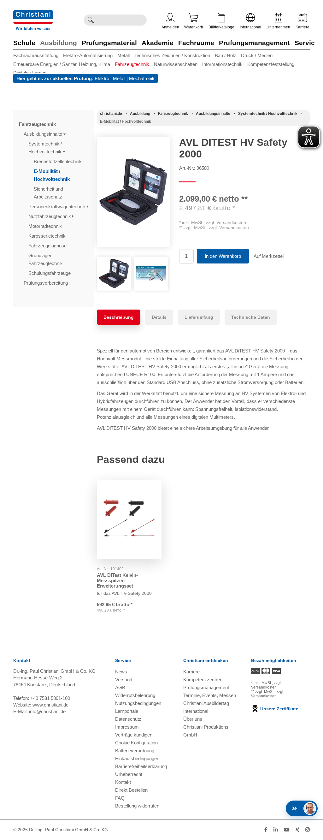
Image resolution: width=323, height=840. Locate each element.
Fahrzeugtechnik (132, 64)
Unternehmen (278, 27)
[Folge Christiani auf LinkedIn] (275, 829)
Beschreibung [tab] (118, 317)
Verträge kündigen (133, 734)
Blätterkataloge (221, 27)
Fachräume (196, 42)
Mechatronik (142, 78)
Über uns (192, 719)
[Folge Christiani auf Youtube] (287, 829)
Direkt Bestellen (131, 790)
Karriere (302, 27)
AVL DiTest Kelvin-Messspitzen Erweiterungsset (117, 580)
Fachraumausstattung (35, 55)
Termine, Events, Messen (209, 695)
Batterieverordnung (134, 750)
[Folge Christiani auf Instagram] (307, 829)
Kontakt (123, 782)
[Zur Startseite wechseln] (33, 13)
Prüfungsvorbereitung (46, 283)
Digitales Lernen (29, 72)
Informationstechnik (222, 64)
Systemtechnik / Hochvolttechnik (45, 147)
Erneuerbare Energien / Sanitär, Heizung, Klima (61, 64)
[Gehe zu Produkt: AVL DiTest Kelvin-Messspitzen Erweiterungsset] (129, 519)
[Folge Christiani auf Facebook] (265, 829)
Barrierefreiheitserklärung (141, 766)
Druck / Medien (257, 55)
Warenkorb (193, 27)
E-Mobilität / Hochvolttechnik (52, 175)
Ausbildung (58, 42)
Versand (123, 679)
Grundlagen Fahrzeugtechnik (46, 259)
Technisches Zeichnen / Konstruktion (172, 55)
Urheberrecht (128, 774)
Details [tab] (159, 317)
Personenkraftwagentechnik (57, 206)
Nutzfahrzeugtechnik (50, 216)
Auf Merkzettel (269, 256)
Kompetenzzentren (202, 679)
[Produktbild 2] (151, 261)
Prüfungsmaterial (109, 42)
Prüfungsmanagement (254, 42)
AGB (120, 687)
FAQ (120, 798)
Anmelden (170, 27)
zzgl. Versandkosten (226, 222)
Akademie (157, 42)
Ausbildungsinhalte (43, 134)
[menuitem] (38, 55)
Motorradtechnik (45, 226)
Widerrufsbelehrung (135, 695)
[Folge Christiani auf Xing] (297, 829)
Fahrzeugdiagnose (48, 245)
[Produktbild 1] (114, 261)
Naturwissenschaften (175, 64)
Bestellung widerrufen (137, 805)
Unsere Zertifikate (278, 708)
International (250, 27)
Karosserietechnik (47, 236)
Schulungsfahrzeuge (50, 273)
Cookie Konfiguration (136, 742)
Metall (123, 55)
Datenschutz (128, 719)
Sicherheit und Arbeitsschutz (48, 192)
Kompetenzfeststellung (270, 64)
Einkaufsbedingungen (137, 758)
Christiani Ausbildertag (206, 703)
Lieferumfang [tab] (199, 317)
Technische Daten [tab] (250, 317)
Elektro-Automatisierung (88, 55)
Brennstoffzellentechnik (58, 161)
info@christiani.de (47, 711)
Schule (24, 42)
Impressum (127, 727)
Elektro (102, 78)
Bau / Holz (225, 55)
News (121, 671)
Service (307, 42)
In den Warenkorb (223, 256)
